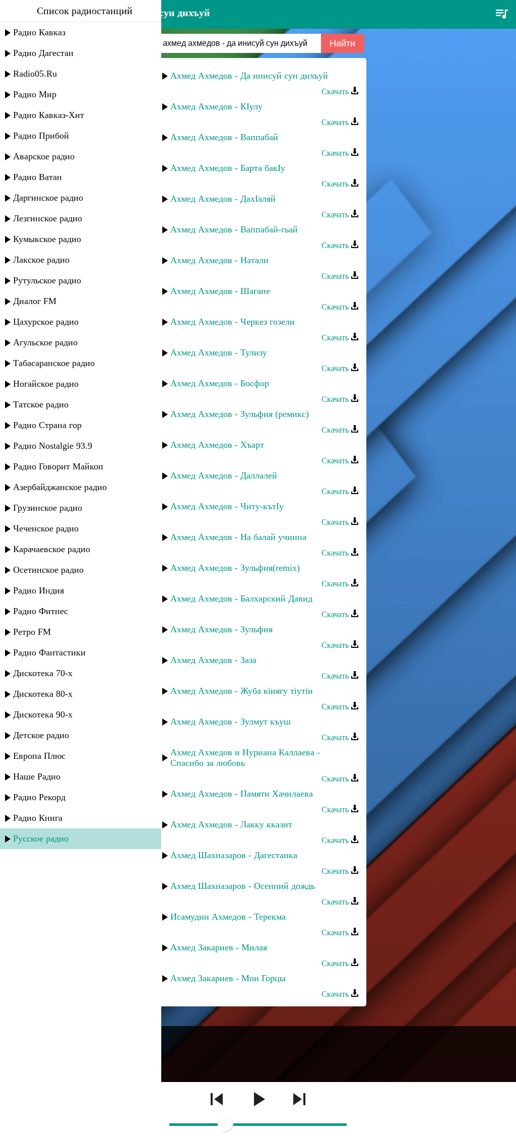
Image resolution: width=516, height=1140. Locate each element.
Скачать (336, 91)
